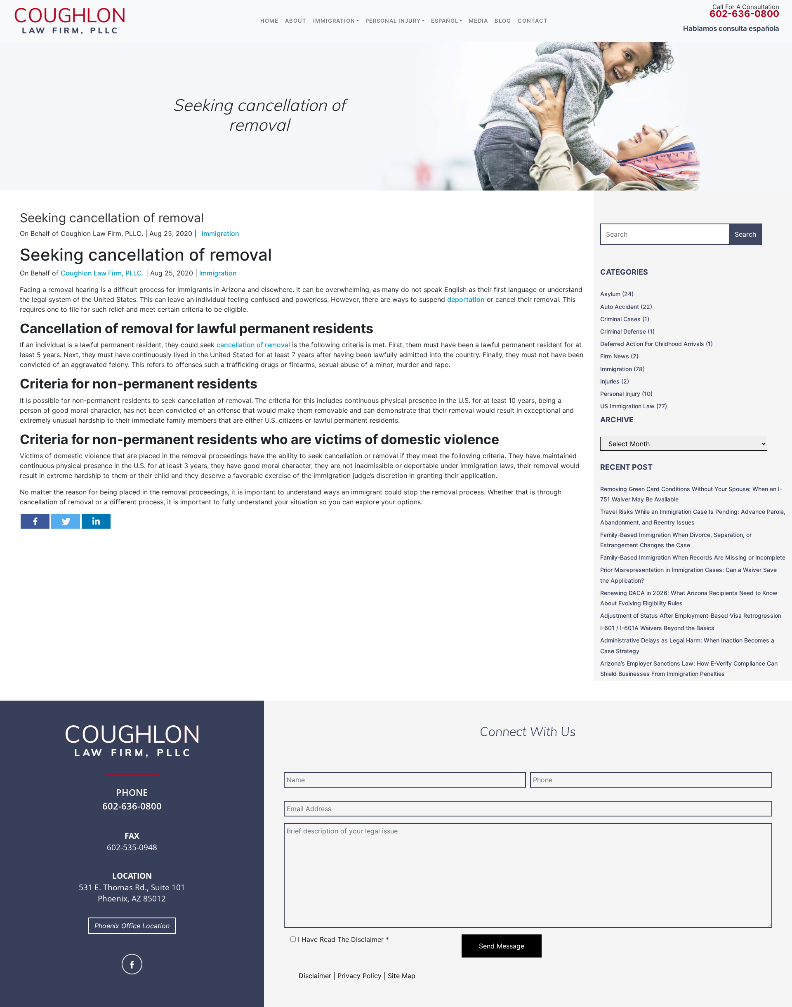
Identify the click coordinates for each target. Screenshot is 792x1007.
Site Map (401, 976)
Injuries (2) (614, 381)
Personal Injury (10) (626, 393)
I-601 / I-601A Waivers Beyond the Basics (657, 627)
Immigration (218, 273)
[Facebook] (35, 521)
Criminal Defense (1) (627, 331)
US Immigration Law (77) (633, 405)
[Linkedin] (96, 521)
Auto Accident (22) (626, 306)
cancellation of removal (253, 345)
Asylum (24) (617, 293)
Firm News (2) (619, 356)
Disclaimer (315, 976)
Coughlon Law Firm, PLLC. (102, 273)
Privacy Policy (359, 976)
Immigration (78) (622, 368)
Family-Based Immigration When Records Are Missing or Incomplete (692, 557)
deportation (466, 299)
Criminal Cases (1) (624, 318)
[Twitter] (65, 521)
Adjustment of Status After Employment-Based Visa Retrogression (690, 615)
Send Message (501, 946)
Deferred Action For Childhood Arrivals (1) (656, 343)
